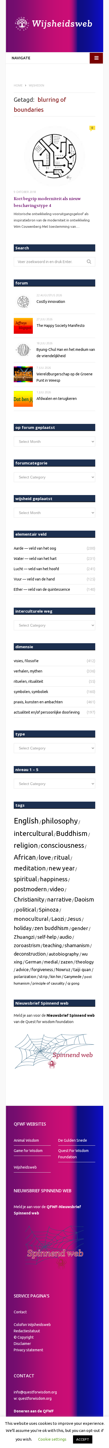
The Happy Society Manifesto (61, 325)
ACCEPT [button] (82, 1439)
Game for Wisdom (28, 1151)
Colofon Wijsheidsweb (32, 1325)
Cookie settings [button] (52, 1439)
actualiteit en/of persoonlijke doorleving (47, 712)
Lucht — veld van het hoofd (36, 569)
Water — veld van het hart (35, 558)
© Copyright (24, 1337)
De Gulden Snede (72, 1140)
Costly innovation (51, 301)
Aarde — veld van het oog (35, 548)
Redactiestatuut (27, 1331)
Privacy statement (28, 1350)
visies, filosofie (26, 661)
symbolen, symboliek (31, 692)
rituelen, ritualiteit (28, 681)
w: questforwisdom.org (33, 1398)
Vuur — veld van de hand (34, 579)
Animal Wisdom (26, 1140)
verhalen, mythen (28, 671)
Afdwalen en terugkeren (57, 398)
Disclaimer (22, 1344)
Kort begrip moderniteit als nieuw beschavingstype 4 (47, 202)
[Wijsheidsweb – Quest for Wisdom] (54, 24)
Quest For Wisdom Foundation (73, 1154)
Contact (20, 1312)
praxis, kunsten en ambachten (38, 702)
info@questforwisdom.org (35, 1392)
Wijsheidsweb (25, 1167)
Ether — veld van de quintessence (42, 589)
